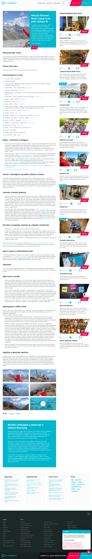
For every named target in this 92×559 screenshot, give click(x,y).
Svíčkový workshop (71, 525)
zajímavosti (75, 491)
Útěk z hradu (47, 527)
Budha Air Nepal (51, 209)
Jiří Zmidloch (37, 43)
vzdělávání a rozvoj (76, 486)
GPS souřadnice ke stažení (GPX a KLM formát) (16, 169)
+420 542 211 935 (76, 3)
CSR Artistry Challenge (25, 531)
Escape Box (23, 522)
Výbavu (4, 268)
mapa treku (29, 87)
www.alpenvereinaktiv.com (13, 162)
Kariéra (4, 535)
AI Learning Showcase (25, 523)
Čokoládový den (47, 522)
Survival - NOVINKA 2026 (26, 525)
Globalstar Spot (17, 458)
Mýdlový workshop (48, 531)
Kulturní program (6, 531)
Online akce (57, 3)
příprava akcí (81, 484)
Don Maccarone (47, 529)
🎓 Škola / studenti (68, 547)
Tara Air (37, 209)
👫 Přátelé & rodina (77, 543)
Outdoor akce (41, 3)
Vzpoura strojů (47, 537)
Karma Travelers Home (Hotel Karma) (20, 256)
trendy (73, 489)
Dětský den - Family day (49, 540)
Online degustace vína (49, 544)
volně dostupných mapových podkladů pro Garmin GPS (30, 165)
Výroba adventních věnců (73, 529)
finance (80, 482)
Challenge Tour (47, 538)
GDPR (4, 537)
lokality (18, 413)
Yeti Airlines (42, 209)
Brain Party (70, 522)
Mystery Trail (23, 538)
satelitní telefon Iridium (26, 456)
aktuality (74, 482)
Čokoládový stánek (24, 527)
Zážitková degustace (72, 527)
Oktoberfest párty (24, 529)
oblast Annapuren (41, 30)
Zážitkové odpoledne (48, 535)
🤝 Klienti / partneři (79, 547)
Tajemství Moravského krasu (27, 535)
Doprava (5, 533)
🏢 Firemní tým (67, 543)
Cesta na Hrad (47, 525)
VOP (4, 538)
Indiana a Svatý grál (24, 533)
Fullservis (5, 525)
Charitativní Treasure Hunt (26, 537)
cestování (11, 413)
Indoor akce (49, 3)
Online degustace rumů (25, 544)
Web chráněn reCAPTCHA (8, 546)
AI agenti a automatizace (8, 540)
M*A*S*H (69, 523)
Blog (4, 523)
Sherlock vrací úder (48, 533)
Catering (5, 529)
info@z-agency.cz (86, 3)
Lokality (4, 522)
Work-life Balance (48, 546)
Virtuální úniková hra (48, 542)
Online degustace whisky (26, 546)
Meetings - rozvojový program (51, 523)
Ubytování (5, 527)
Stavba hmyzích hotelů (25, 542)
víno (78, 489)
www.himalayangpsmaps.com (25, 155)
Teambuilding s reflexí (25, 540)
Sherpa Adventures (46, 218)
